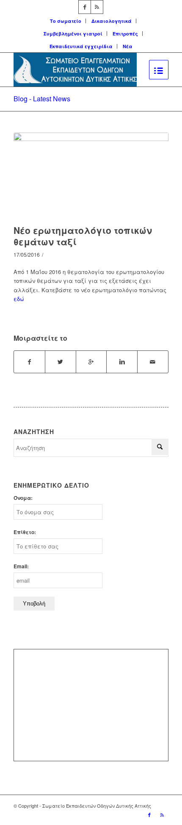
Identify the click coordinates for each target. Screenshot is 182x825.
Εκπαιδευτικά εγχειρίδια (81, 46)
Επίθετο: (25, 532)
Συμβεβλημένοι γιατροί (73, 33)
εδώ (19, 299)
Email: (21, 566)
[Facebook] (85, 7)
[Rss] (97, 7)
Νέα (127, 46)
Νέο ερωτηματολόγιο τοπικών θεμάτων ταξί (83, 236)
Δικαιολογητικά (111, 21)
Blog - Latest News (42, 98)
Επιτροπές (125, 33)
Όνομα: (23, 498)
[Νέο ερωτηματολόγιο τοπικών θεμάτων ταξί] (91, 176)
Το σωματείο (65, 21)
